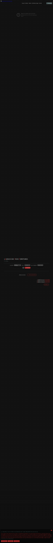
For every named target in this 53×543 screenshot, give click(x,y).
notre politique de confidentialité (7, 538)
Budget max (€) (40, 265)
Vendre (30, 3)
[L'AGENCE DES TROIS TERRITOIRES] (6, 3)
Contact (40, 3)
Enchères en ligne (35, 3)
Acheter (26, 3)
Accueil (23, 3)
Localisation (27, 265)
